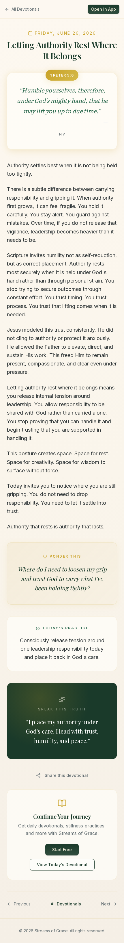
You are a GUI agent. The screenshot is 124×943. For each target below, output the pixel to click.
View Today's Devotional (62, 864)
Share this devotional (66, 775)
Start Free (62, 849)
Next (105, 903)
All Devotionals (26, 9)
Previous (22, 903)
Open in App (103, 9)
